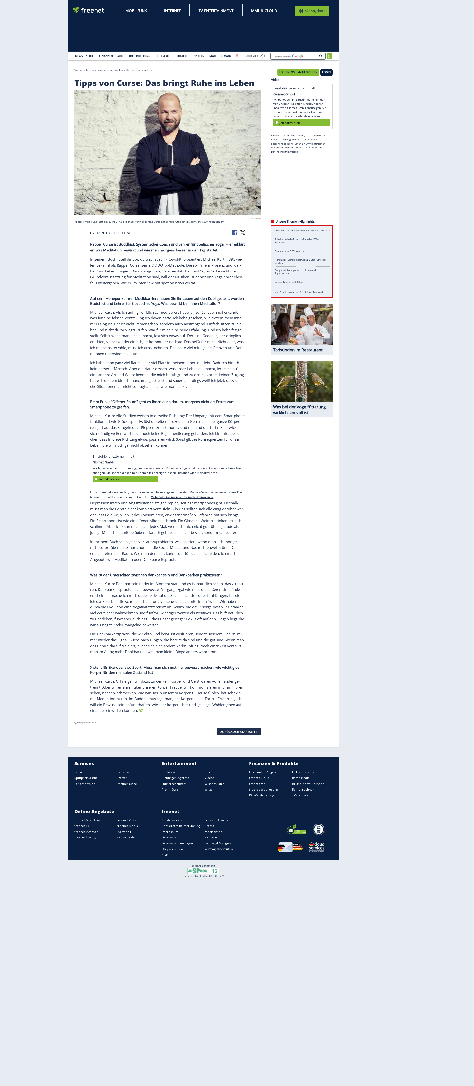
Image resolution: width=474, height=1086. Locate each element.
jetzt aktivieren (109, 479)
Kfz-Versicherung (261, 795)
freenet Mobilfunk (87, 820)
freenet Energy (85, 837)
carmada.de (126, 837)
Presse (210, 826)
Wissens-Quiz (214, 784)
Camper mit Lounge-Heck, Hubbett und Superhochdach (295, 272)
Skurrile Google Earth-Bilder (289, 282)
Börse (78, 772)
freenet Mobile (128, 826)
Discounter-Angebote (264, 772)
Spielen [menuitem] (199, 56)
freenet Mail (258, 784)
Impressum (170, 832)
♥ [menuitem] (237, 55)
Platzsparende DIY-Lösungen (290, 251)
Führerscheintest (174, 784)
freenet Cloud (259, 778)
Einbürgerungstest (175, 778)
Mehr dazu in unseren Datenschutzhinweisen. (182, 497)
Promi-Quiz (170, 789)
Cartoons (168, 772)
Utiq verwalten (172, 849)
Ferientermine (84, 784)
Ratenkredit (300, 778)
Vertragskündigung (219, 843)
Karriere (211, 837)
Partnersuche (127, 784)
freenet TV (82, 826)
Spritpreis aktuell (86, 778)
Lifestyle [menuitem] (163, 56)
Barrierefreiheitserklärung (181, 826)
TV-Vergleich (301, 795)
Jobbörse (123, 772)
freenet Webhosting (263, 789)
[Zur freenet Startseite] (88, 10)
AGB (165, 855)
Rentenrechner (303, 789)
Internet (172, 10)
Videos (210, 778)
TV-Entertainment (216, 10)
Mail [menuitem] (212, 56)
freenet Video (127, 820)
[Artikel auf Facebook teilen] (235, 232)
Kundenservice (172, 820)
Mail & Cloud (264, 10)
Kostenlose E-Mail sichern (298, 72)
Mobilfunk (136, 10)
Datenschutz (171, 837)
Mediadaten (213, 832)
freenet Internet (86, 832)
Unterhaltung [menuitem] (139, 56)
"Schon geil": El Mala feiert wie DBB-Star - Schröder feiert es (300, 261)
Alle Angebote (315, 10)
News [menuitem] (79, 56)
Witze (209, 789)
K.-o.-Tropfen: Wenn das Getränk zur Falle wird (299, 292)
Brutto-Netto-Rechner (308, 784)
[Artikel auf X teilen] (242, 232)
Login (326, 72)
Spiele (209, 772)
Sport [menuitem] (90, 56)
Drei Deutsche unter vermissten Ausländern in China (302, 230)
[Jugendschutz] (203, 870)
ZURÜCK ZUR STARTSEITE (238, 731)
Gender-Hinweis (216, 820)
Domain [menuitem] (225, 56)
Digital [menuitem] (182, 56)
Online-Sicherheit (304, 772)
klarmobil (124, 832)
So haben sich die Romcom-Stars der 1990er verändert (297, 241)
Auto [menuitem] (121, 56)
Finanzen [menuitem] (106, 56)
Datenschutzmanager (177, 843)
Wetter (122, 778)
